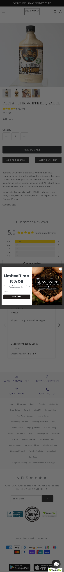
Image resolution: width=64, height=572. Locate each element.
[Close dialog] (60, 269)
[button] (56, 564)
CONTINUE (17, 296)
